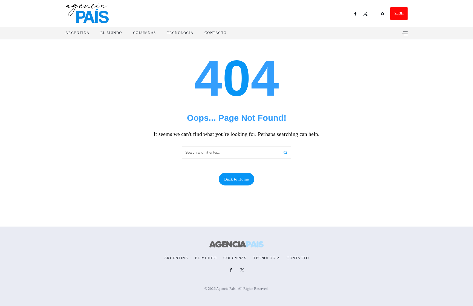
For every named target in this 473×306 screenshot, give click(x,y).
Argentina (77, 33)
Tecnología (180, 33)
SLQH (398, 13)
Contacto (215, 33)
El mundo (111, 33)
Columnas (144, 33)
